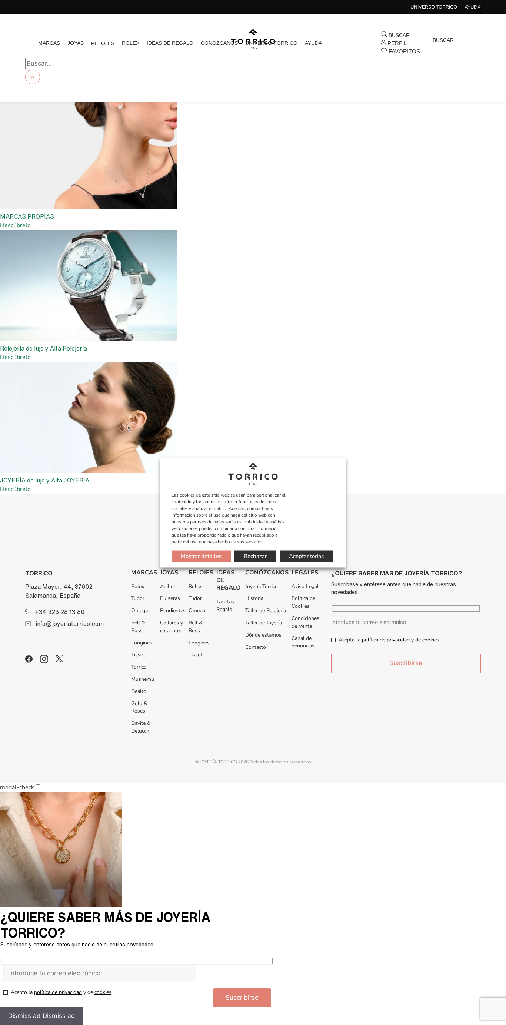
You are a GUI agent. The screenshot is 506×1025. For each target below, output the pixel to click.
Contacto (255, 647)
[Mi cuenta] (428, 48)
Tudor (137, 598)
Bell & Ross (138, 626)
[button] (395, 35)
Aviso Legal (305, 586)
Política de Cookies (303, 602)
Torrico (139, 666)
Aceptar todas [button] (306, 556)
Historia (254, 598)
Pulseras (170, 598)
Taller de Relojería (265, 610)
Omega (139, 610)
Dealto (138, 691)
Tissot (138, 654)
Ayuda (313, 43)
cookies (430, 639)
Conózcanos (219, 43)
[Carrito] (434, 48)
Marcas (49, 43)
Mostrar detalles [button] (201, 556)
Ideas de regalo (170, 43)
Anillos (168, 586)
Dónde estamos (263, 634)
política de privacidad (386, 639)
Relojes (102, 43)
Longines (141, 642)
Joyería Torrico (261, 586)
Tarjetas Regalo (225, 605)
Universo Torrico (433, 7)
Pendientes (173, 610)
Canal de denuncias (303, 642)
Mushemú (142, 679)
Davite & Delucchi (141, 727)
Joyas (75, 43)
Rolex (130, 43)
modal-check (17, 787)
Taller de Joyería (263, 622)
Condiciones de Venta (305, 622)
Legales (305, 572)
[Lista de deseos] (440, 48)
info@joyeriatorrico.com (70, 624)
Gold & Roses (139, 707)
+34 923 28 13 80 (59, 612)
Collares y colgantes (171, 626)
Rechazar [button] (255, 556)
